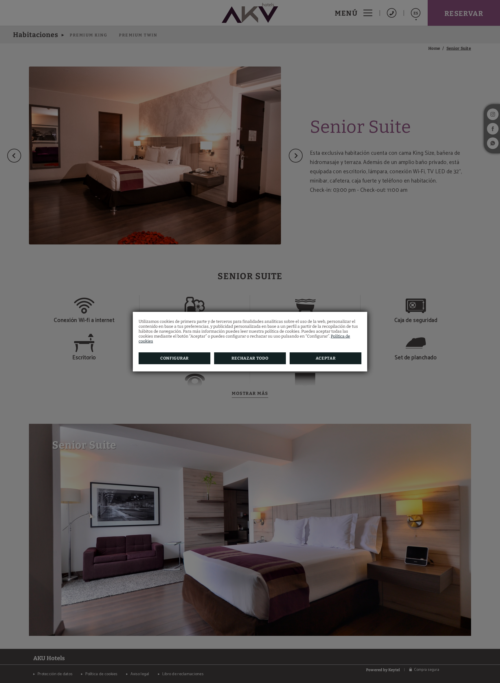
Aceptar (326, 358)
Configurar (174, 358)
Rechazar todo (249, 358)
